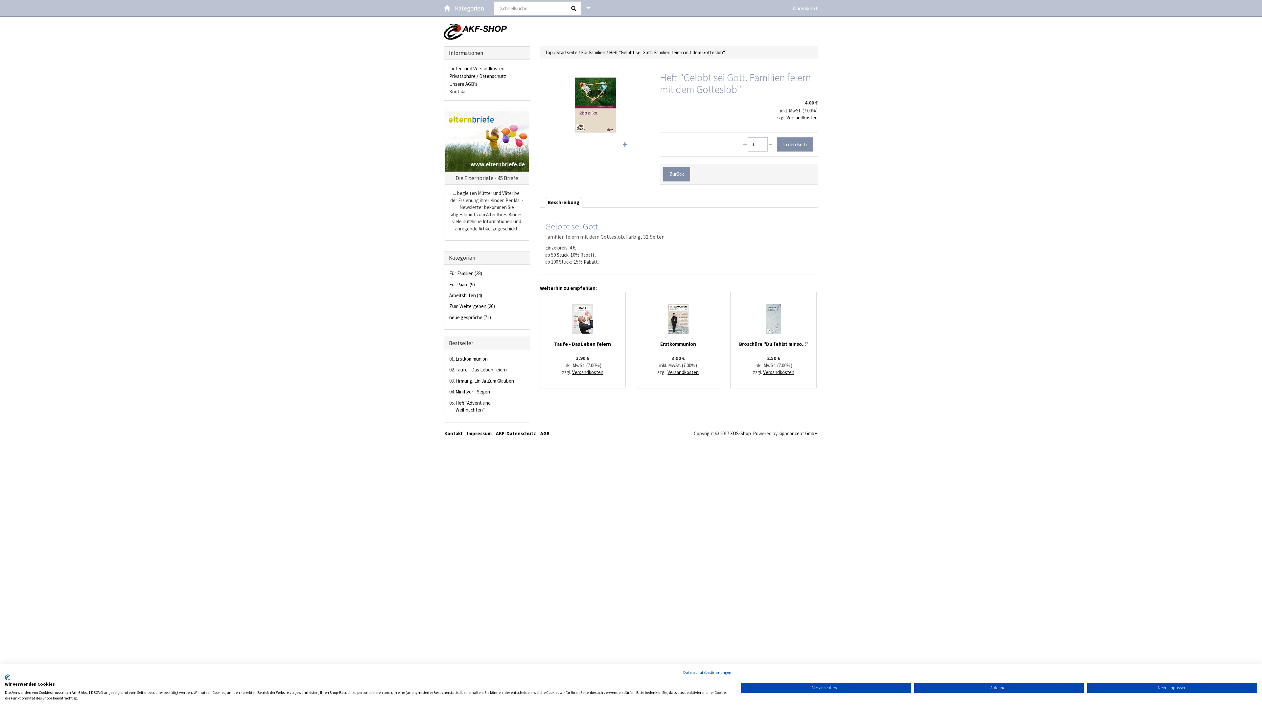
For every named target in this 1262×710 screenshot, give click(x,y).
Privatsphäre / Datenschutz (477, 76)
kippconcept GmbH (798, 433)
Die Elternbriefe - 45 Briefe (487, 178)
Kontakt (457, 91)
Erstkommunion (472, 359)
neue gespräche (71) (470, 317)
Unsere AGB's (463, 84)
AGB (544, 433)
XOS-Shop (740, 433)
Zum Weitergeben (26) (472, 306)
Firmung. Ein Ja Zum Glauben (485, 381)
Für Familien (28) (465, 273)
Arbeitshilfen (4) (465, 295)
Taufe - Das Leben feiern (481, 370)
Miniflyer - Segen (473, 392)
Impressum (479, 433)
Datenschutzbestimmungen (707, 672)
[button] (588, 8)
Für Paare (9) (462, 284)
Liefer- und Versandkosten (476, 68)
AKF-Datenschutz (516, 433)
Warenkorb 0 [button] (805, 8)
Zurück (676, 174)
